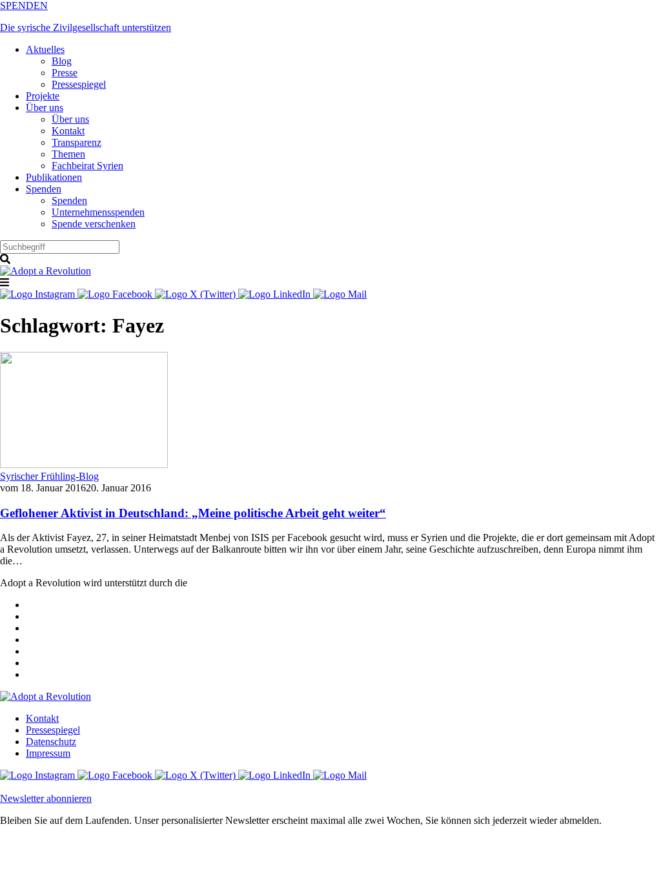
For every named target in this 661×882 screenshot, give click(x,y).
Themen (68, 154)
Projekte (42, 95)
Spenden (43, 188)
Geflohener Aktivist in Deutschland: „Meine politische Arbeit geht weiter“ (193, 513)
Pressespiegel (79, 84)
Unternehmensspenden (98, 212)
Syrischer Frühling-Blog (49, 476)
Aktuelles (45, 49)
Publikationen (54, 177)
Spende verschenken (94, 223)
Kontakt (68, 130)
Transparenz (76, 142)
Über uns (44, 107)
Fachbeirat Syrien (87, 165)
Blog (62, 61)
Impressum (48, 753)
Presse (64, 72)
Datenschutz (51, 741)
